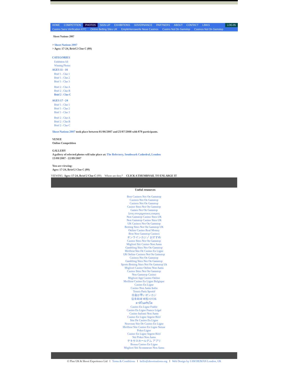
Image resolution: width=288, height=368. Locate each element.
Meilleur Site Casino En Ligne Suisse (144, 327)
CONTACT (192, 25)
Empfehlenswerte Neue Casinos (139, 29)
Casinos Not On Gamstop (208, 29)
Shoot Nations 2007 (65, 44)
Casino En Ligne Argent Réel (144, 316)
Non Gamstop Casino (144, 274)
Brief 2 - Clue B (62, 90)
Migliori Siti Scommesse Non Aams (144, 347)
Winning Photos (62, 65)
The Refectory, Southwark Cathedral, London (134, 154)
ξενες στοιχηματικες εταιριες (144, 213)
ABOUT (178, 25)
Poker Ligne (144, 330)
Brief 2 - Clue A (62, 87)
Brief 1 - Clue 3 (62, 81)
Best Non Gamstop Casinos (144, 233)
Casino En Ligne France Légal (144, 310)
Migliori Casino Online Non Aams (144, 267)
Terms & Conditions (123, 361)
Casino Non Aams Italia (144, 288)
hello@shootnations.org (153, 361)
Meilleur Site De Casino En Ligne (144, 250)
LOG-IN (231, 25)
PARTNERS (163, 25)
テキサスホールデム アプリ (144, 340)
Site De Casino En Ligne (144, 320)
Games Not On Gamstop (144, 210)
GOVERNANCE (143, 25)
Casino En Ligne (144, 284)
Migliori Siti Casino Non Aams (144, 244)
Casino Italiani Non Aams (144, 313)
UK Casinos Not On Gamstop (144, 223)
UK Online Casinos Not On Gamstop (144, 254)
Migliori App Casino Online (144, 277)
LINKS (206, 25)
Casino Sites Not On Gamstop (144, 206)
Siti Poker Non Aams (144, 337)
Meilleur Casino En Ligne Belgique (144, 281)
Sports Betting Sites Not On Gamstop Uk (144, 264)
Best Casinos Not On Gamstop (144, 196)
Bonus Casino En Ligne (144, 344)
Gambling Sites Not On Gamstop (144, 247)
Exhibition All (61, 61)
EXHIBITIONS (122, 25)
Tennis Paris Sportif (144, 291)
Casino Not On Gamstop (176, 29)
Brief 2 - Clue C (62, 94)
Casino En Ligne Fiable (144, 306)
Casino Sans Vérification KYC (69, 29)
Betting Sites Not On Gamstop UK (144, 226)
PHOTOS (90, 25)
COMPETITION (72, 25)
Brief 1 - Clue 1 (62, 74)
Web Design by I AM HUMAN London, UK (196, 361)
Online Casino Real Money (144, 230)
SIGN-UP (105, 25)
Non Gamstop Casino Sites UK (144, 216)
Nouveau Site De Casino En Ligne (144, 323)
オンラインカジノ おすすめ (144, 237)
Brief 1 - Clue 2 (62, 77)
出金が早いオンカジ (144, 295)
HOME (56, 25)
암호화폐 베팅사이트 (144, 298)
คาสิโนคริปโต (144, 303)
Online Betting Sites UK (103, 29)
